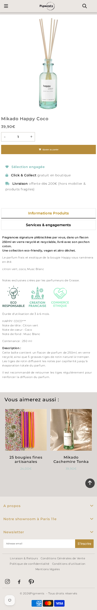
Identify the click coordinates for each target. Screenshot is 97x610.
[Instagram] (7, 581)
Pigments (37, 593)
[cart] (93, 6)
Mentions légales (47, 569)
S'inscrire (84, 543)
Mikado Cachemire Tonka (71, 459)
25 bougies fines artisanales (25, 459)
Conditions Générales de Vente (63, 558)
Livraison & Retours (24, 558)
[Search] (85, 6)
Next (90, 64)
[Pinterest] (31, 581)
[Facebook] (19, 581)
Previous (6, 64)
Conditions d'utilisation (68, 563)
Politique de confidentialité (29, 563)
